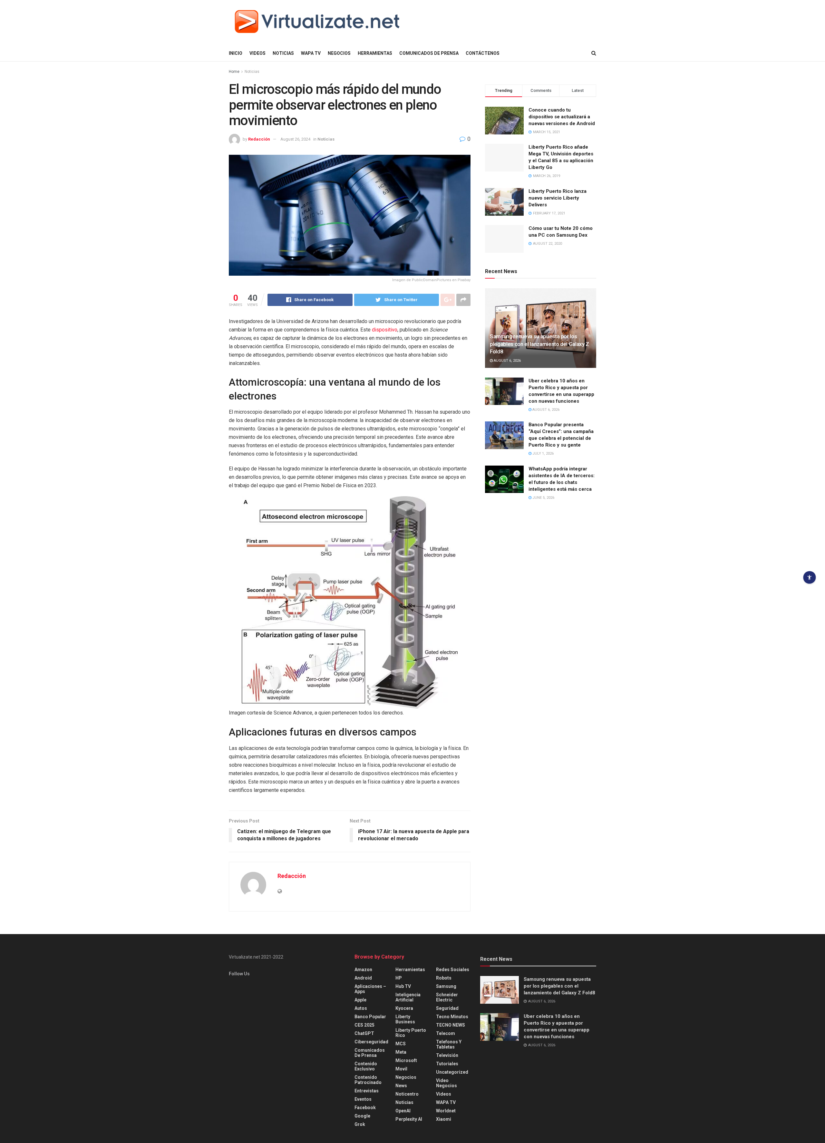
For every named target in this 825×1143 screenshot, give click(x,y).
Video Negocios (446, 1083)
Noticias (283, 53)
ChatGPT (364, 1033)
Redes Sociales (452, 969)
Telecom (445, 1033)
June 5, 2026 (542, 498)
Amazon (363, 969)
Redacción (259, 139)
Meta (400, 1052)
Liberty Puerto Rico (410, 1033)
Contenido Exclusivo (365, 1066)
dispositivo (384, 330)
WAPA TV (311, 53)
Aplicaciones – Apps (370, 989)
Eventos (363, 1099)
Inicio (235, 53)
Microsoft (406, 1060)
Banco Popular (370, 1016)
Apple (360, 999)
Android (363, 977)
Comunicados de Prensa (429, 53)
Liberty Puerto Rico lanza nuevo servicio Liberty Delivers (558, 198)
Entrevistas (366, 1090)
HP (398, 977)
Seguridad (447, 1008)
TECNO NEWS (450, 1025)
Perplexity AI (408, 1119)
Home (234, 71)
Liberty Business (405, 1019)
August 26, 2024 (295, 139)
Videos (257, 53)
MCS (400, 1043)
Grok (359, 1124)
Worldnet (446, 1110)
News (401, 1085)
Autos (360, 1008)
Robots (443, 977)
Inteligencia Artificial (408, 997)
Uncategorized (452, 1072)
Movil (401, 1068)
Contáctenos (483, 53)
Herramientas (375, 53)
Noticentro (407, 1094)
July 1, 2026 (542, 453)
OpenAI (403, 1110)
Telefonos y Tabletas (448, 1044)
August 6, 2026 (507, 361)
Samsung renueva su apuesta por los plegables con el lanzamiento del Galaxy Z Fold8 (539, 344)
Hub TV (403, 986)
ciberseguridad (371, 1041)
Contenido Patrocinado (368, 1080)
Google (362, 1115)
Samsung (446, 986)
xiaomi (443, 1119)
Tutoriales (447, 1063)
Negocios (339, 53)
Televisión (447, 1055)
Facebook (365, 1107)
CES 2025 (364, 1025)
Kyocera (404, 1008)
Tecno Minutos (452, 1016)
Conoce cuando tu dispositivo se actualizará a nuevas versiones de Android (562, 116)
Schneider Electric (447, 997)
